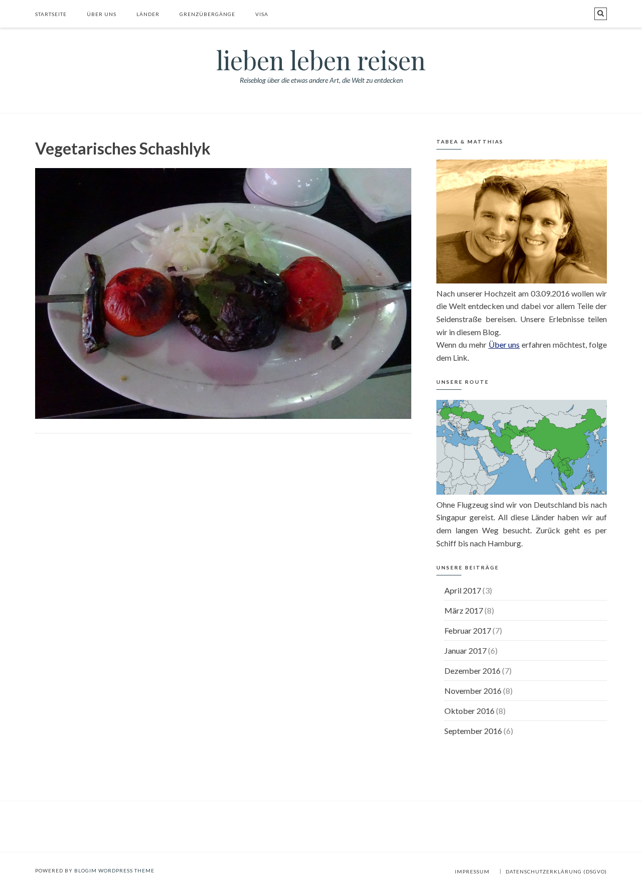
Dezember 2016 (472, 670)
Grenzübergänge (207, 14)
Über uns (101, 14)
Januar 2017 (465, 650)
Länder (147, 14)
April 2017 (462, 590)
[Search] (600, 14)
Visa (261, 14)
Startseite (51, 14)
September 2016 (473, 730)
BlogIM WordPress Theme (114, 870)
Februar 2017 (467, 630)
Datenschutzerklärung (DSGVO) (556, 871)
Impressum (472, 871)
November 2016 (473, 690)
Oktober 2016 (469, 710)
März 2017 (463, 610)
